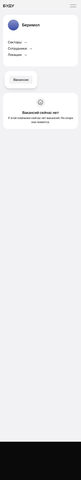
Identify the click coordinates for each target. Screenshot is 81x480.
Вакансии (21, 79)
